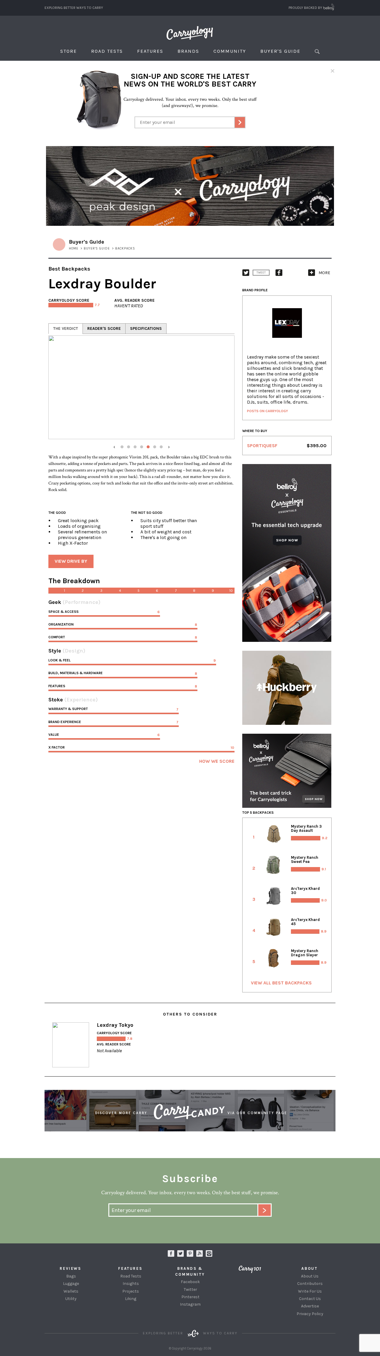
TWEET (261, 272)
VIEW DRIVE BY (71, 561)
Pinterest (190, 1296)
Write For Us (310, 1291)
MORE (324, 272)
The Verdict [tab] (65, 328)
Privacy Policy (310, 1313)
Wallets (71, 1291)
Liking (130, 1298)
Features (150, 51)
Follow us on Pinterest (190, 1253)
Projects (130, 1291)
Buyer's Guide (280, 51)
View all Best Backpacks (281, 983)
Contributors (310, 1283)
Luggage (71, 1283)
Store (68, 51)
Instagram (209, 1253)
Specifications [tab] (146, 328)
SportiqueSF (262, 445)
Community (229, 51)
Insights (131, 1283)
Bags (71, 1276)
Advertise (310, 1306)
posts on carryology (267, 411)
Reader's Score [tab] (104, 328)
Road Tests (107, 51)
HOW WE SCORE (217, 761)
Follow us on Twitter (180, 1253)
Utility (71, 1298)
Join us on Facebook (171, 1253)
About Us (310, 1276)
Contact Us (310, 1298)
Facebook (190, 1281)
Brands (188, 51)
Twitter (190, 1289)
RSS (199, 1253)
